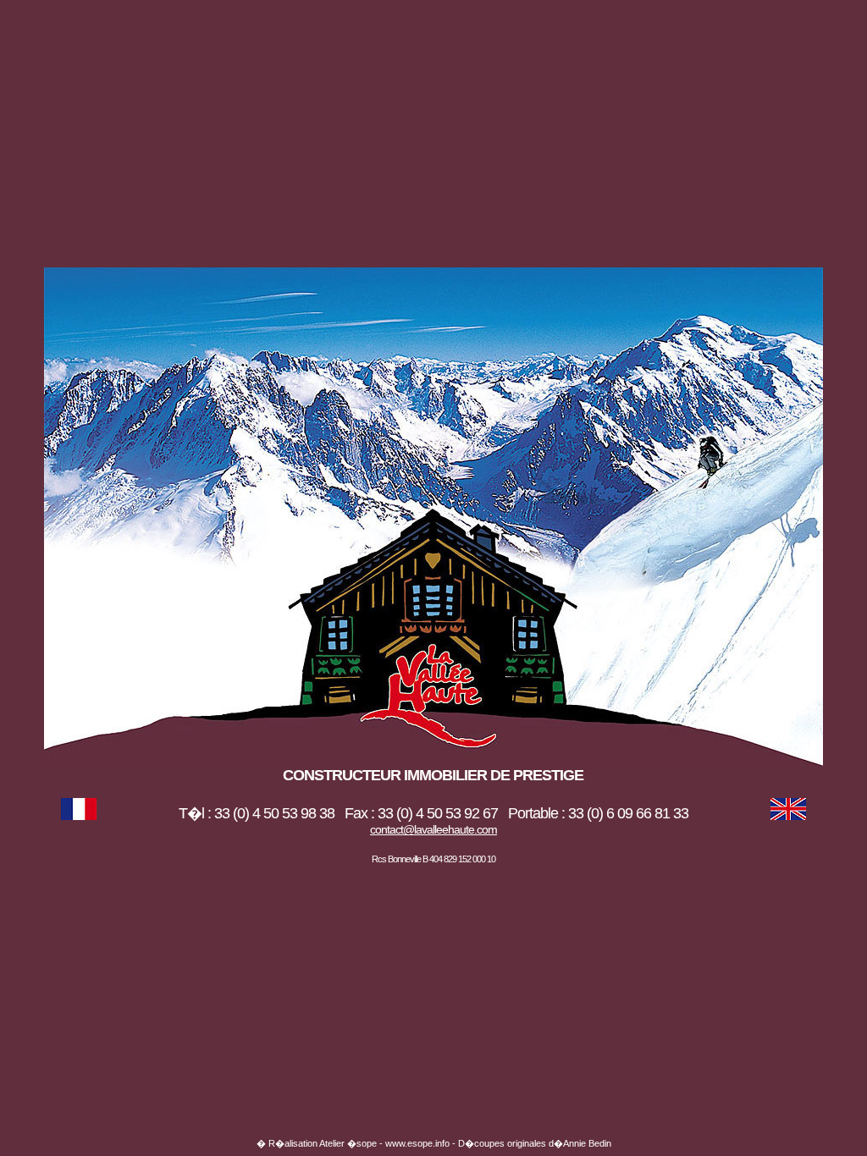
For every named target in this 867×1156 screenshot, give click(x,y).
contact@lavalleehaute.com (433, 829)
